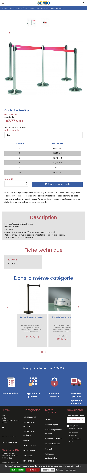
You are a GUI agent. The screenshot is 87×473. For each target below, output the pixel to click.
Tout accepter (17, 470)
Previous (8, 307)
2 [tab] (45, 352)
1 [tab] (42, 352)
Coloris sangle (11, 130)
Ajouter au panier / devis (57, 184)
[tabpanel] (32, 315)
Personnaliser (48, 470)
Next (78, 307)
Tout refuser (32, 470)
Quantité (8, 179)
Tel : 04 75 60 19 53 (9, 436)
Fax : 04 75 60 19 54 (9, 442)
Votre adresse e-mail (75, 416)
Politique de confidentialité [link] (66, 470)
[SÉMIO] (43, 3)
